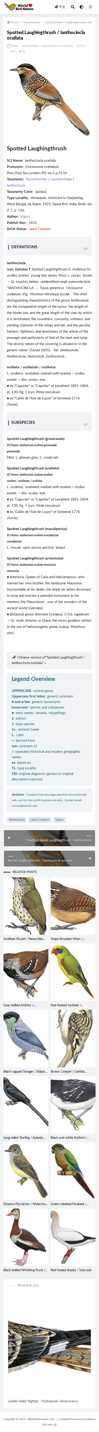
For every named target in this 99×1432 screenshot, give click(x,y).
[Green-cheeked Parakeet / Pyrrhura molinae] (73, 1171)
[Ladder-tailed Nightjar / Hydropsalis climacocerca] (49, 1345)
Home (14, 22)
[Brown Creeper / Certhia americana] (73, 1038)
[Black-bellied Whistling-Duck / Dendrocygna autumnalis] (25, 1237)
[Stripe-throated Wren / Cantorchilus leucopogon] (73, 906)
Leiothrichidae (61, 179)
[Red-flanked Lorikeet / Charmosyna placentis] (73, 972)
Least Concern (39, 819)
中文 (62, 7)
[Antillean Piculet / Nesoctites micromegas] (25, 906)
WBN (15, 46)
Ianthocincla (16, 185)
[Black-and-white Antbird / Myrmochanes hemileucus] (73, 1105)
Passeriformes (31, 22)
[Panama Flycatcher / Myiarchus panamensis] (25, 1171)
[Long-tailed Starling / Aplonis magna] (25, 1105)
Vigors (25, 216)
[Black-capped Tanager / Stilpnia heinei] (25, 1038)
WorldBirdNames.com (40, 1419)
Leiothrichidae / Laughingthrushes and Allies (72, 22)
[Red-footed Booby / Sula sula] (73, 1237)
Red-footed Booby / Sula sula (71, 1270)
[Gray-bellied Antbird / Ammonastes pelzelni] (25, 972)
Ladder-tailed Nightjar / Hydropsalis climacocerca (43, 1401)
